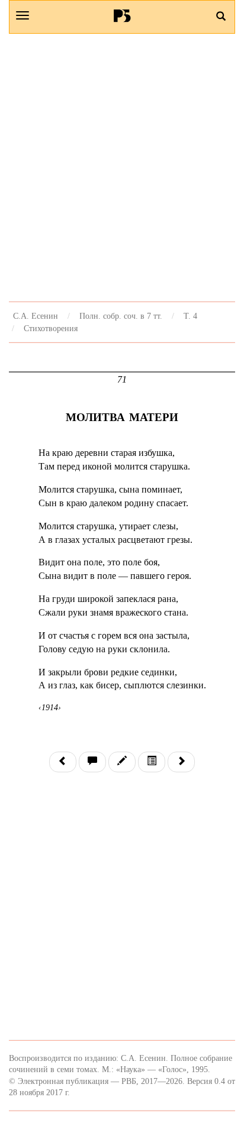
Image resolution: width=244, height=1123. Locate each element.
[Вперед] (181, 762)
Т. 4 (190, 316)
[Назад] (62, 762)
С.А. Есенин (35, 316)
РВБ (122, 15)
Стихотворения (51, 328)
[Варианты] (122, 762)
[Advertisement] (122, 167)
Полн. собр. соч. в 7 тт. (120, 316)
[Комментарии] (92, 762)
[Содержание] (151, 762)
